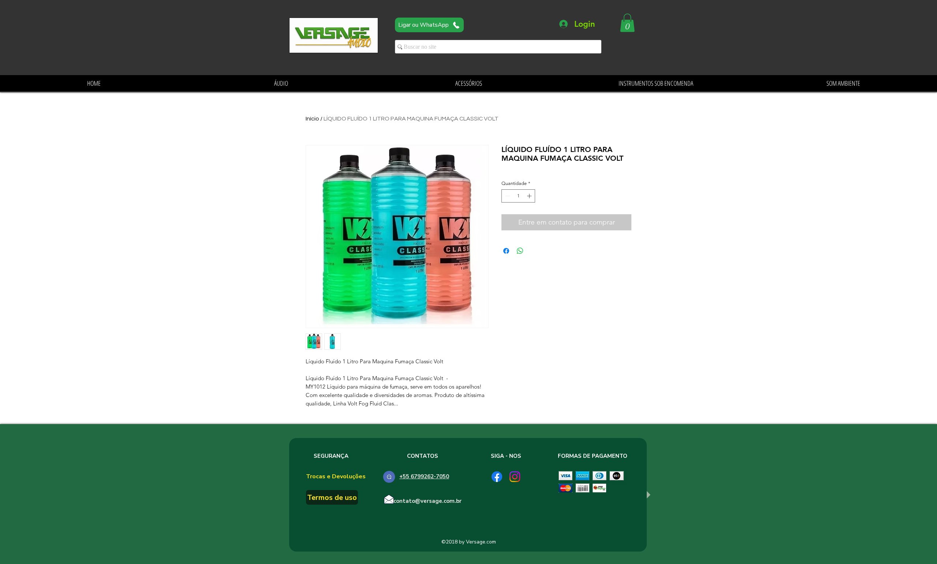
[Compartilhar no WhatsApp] (520, 250)
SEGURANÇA (331, 456)
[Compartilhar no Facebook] (506, 250)
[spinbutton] (518, 196)
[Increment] (530, 196)
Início (312, 119)
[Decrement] (507, 196)
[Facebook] (497, 477)
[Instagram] (515, 477)
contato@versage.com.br (427, 501)
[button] (627, 23)
